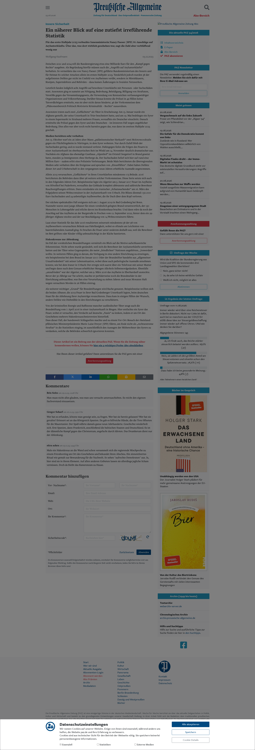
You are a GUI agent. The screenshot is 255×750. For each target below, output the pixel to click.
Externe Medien (145, 744)
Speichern (190, 732)
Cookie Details (190, 740)
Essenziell (67, 744)
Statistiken (105, 744)
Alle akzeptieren (190, 724)
